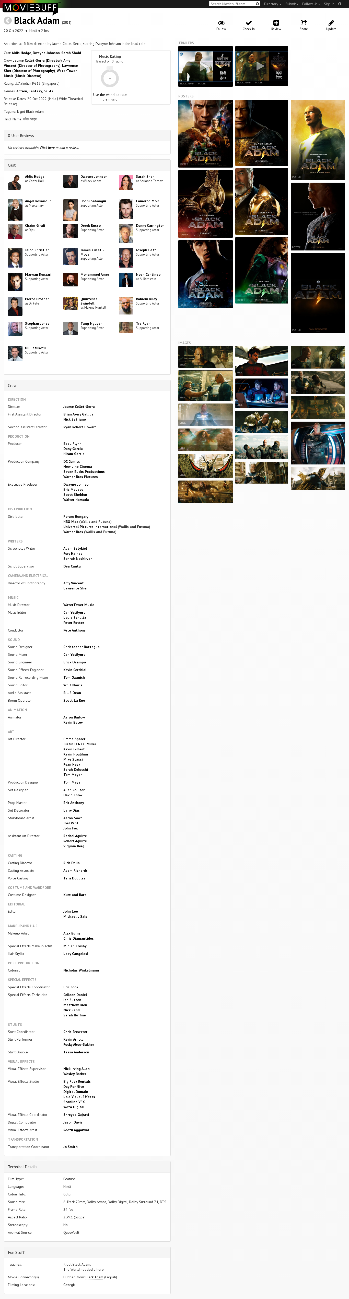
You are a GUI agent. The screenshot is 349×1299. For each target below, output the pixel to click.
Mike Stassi (73, 759)
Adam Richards (75, 870)
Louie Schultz (74, 617)
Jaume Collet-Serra (79, 406)
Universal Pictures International (90, 526)
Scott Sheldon (75, 494)
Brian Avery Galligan (79, 414)
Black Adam (37, 20)
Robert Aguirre (75, 841)
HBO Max (70, 521)
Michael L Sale (75, 916)
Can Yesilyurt (74, 612)
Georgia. (69, 1284)
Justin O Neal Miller (79, 744)
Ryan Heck (71, 764)
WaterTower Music (78, 604)
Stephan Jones (37, 323)
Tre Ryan (143, 323)
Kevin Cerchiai (74, 669)
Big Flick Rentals (77, 1081)
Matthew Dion (75, 1005)
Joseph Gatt (146, 250)
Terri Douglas (74, 878)
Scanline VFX (74, 1102)
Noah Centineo (148, 274)
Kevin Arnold (73, 1039)
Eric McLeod (73, 489)
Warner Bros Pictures (80, 476)
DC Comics (71, 461)
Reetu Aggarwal (76, 1130)
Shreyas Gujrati (76, 1114)
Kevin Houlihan (75, 754)
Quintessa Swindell (89, 301)
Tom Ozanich (74, 677)
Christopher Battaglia (81, 647)
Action (21, 91)
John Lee (70, 911)
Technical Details (22, 1166)
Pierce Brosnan (37, 299)
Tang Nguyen (91, 323)
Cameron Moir (147, 201)
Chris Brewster (75, 1031)
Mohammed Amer (94, 274)
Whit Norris (72, 685)
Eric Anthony (73, 802)
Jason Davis (73, 1122)
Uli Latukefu (35, 348)
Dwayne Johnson (46, 53)
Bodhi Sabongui (93, 201)
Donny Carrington (150, 225)
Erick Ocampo (74, 662)
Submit (290, 4)
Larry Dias (71, 810)
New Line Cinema (77, 466)
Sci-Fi (48, 91)
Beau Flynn (72, 443)
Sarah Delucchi (75, 769)
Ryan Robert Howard (80, 427)
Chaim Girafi (35, 225)
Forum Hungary (75, 516)
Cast (12, 165)
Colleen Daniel (75, 994)
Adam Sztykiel (75, 548)
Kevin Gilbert (74, 749)
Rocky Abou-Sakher (78, 1044)
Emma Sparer (74, 739)
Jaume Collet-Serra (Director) (37, 60)
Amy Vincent (73, 583)
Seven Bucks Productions (84, 471)
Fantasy (35, 91)
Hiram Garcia (74, 453)
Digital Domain (75, 1091)
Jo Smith (70, 1146)
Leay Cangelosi (75, 953)
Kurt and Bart (74, 894)
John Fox (70, 828)
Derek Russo (90, 225)
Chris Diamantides (78, 938)
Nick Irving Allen (76, 1068)
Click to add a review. (59, 147)
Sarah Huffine (74, 1015)
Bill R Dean (72, 692)
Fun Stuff (16, 1252)
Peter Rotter (73, 622)
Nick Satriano (74, 419)
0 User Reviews (21, 135)
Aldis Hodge (21, 53)
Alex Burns (71, 933)
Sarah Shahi (71, 53)
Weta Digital (73, 1107)
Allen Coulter (74, 790)
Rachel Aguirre (75, 836)
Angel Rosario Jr (38, 201)
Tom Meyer (72, 774)
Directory (271, 4)
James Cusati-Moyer (92, 252)
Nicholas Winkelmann (81, 970)
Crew (12, 385)
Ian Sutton (72, 1000)
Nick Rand (71, 1010)
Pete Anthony (74, 630)
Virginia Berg (73, 846)
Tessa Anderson (76, 1052)
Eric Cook (70, 987)
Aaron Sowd (73, 818)
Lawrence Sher (75, 588)
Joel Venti (71, 823)
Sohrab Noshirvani (78, 558)
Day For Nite (73, 1086)
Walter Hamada (76, 499)
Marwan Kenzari (38, 274)
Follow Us (310, 4)
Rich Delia (71, 863)
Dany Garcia (73, 448)
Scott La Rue (74, 700)
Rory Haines (72, 553)
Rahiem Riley (146, 299)
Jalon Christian (37, 250)
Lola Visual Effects (79, 1096)
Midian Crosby (75, 946)
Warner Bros (73, 531)
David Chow (72, 795)
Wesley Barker (74, 1073)
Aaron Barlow (74, 717)
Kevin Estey (73, 722)
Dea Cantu (72, 566)
